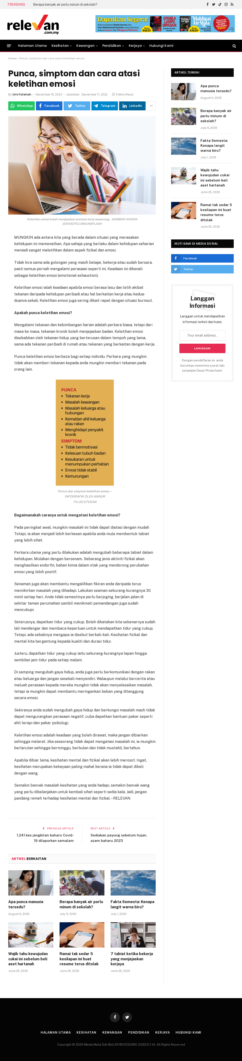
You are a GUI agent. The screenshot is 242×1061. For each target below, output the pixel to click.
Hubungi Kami (161, 45)
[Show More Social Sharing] (151, 105)
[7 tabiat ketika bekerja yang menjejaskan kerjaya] (133, 935)
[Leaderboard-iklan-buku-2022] (165, 31)
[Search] (234, 45)
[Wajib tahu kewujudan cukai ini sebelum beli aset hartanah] (30, 935)
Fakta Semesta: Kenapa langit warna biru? (65, 4)
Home (12, 58)
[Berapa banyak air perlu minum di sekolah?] (82, 883)
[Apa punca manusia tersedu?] (30, 883)
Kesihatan (60, 45)
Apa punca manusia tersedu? (25, 904)
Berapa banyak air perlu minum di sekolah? (81, 904)
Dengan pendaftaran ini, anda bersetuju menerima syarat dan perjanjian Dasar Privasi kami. (202, 365)
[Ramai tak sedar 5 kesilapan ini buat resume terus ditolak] (82, 935)
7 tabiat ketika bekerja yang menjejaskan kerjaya (132, 959)
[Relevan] (59, 24)
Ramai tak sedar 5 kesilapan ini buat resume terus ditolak (79, 959)
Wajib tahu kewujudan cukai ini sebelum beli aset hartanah (28, 959)
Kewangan (85, 45)
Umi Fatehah (22, 94)
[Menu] (9, 45)
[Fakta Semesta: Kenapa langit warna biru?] (133, 883)
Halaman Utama (32, 45)
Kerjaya (135, 45)
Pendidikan (111, 45)
